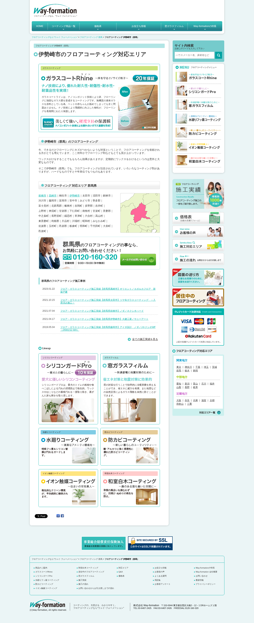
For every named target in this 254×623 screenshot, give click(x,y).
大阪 (178, 400)
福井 (212, 383)
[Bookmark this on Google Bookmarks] (58, 515)
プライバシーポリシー (206, 584)
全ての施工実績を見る (145, 339)
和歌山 (180, 404)
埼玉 (206, 367)
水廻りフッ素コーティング (47, 580)
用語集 (158, 580)
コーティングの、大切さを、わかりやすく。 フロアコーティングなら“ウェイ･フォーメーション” (98, 606)
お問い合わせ (202, 576)
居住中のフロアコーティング (91, 572)
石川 (203, 383)
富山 (195, 383)
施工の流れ (83, 584)
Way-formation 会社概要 (206, 572)
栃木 (187, 370)
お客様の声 (160, 572)
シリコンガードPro (43, 576)
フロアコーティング (42, 16)
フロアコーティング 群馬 (91, 37)
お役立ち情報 (139, 26)
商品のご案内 (41, 568)
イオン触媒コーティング (46, 588)
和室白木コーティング (88, 568)
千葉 (197, 367)
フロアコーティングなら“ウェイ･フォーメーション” (55, 37)
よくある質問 (160, 576)
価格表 (97, 26)
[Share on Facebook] (62, 515)
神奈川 (188, 367)
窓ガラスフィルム (174, 26)
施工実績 (82, 580)
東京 (178, 367)
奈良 (187, 400)
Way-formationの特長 (204, 26)
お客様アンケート (162, 584)
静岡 (195, 370)
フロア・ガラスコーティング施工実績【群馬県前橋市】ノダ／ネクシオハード (102, 311)
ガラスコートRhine (44, 572)
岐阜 (195, 387)
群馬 (178, 370)
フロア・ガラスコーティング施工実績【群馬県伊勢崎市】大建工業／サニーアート (104, 319)
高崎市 (53, 195)
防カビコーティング (44, 584)
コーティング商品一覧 (63, 26)
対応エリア (123, 568)
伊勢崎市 (74, 195)
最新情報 (200, 580)
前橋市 (42, 195)
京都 (212, 400)
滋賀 (203, 400)
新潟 (187, 383)
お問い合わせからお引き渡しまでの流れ (96, 588)
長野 (187, 387)
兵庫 (195, 400)
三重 (189, 404)
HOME (39, 26)
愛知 (178, 383)
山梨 (178, 387)
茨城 (214, 367)
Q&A (120, 572)
